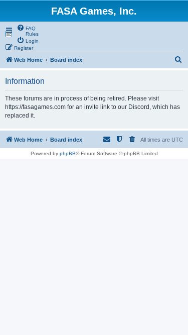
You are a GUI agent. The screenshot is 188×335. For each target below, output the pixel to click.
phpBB (68, 153)
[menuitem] (26, 27)
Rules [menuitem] (32, 34)
